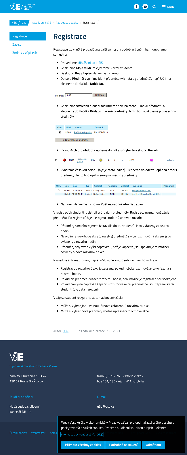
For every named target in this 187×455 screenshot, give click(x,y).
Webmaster (38, 433)
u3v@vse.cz (105, 406)
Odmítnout (153, 444)
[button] (136, 6)
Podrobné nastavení (123, 444)
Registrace (19, 36)
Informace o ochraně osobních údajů (82, 434)
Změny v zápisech (24, 52)
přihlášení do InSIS (90, 62)
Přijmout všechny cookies (83, 444)
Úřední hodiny (18, 433)
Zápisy (16, 44)
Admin (54, 433)
